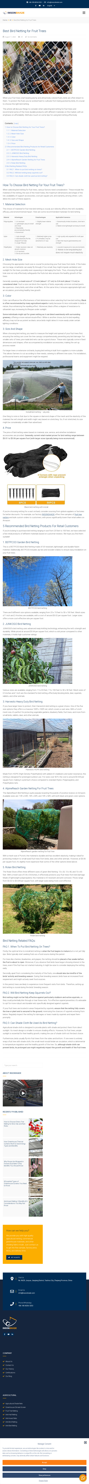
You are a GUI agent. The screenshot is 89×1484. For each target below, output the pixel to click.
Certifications (10, 1373)
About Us (9, 1361)
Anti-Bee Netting (11, 1426)
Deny (44, 1469)
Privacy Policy (43, 1481)
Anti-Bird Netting (11, 1422)
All (22, 37)
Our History (10, 1369)
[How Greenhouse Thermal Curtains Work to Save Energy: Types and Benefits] (36, 1147)
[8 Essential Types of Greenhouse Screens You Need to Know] (36, 1187)
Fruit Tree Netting (12, 1411)
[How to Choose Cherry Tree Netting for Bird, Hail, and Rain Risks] (36, 1127)
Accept (44, 1462)
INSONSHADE (48, 514)
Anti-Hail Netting (11, 1415)
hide (16, 123)
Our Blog (9, 1376)
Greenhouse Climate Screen (16, 1407)
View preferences (44, 1475)
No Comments (32, 37)
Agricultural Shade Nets (14, 1403)
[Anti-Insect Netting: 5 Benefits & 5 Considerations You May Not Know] (36, 1207)
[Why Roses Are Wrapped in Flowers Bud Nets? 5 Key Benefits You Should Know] (36, 1167)
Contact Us (10, 1365)
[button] (85, 1442)
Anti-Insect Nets (11, 1418)
